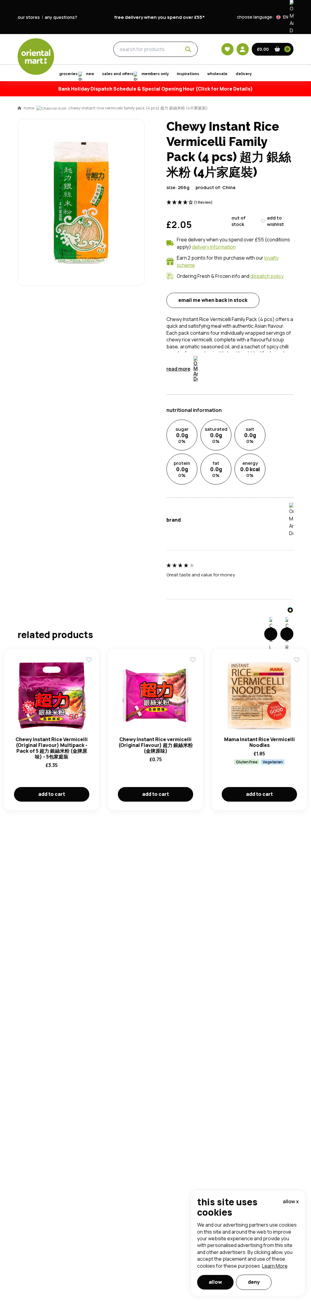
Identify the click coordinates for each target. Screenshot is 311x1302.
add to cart (51, 794)
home (29, 108)
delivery (244, 74)
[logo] (36, 56)
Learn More (275, 1265)
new (90, 74)
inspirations (188, 74)
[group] (229, 577)
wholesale (217, 74)
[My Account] (243, 49)
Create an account (247, 453)
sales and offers (117, 74)
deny (254, 1282)
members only (155, 74)
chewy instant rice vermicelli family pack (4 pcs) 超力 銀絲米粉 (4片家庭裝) (138, 108)
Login (231, 395)
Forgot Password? (231, 418)
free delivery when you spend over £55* (159, 17)
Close (293, 305)
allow (215, 1282)
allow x (291, 1201)
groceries (79, 49)
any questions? (61, 17)
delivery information (214, 246)
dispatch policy (267, 276)
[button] (284, 17)
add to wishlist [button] (275, 221)
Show (285, 372)
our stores (29, 17)
